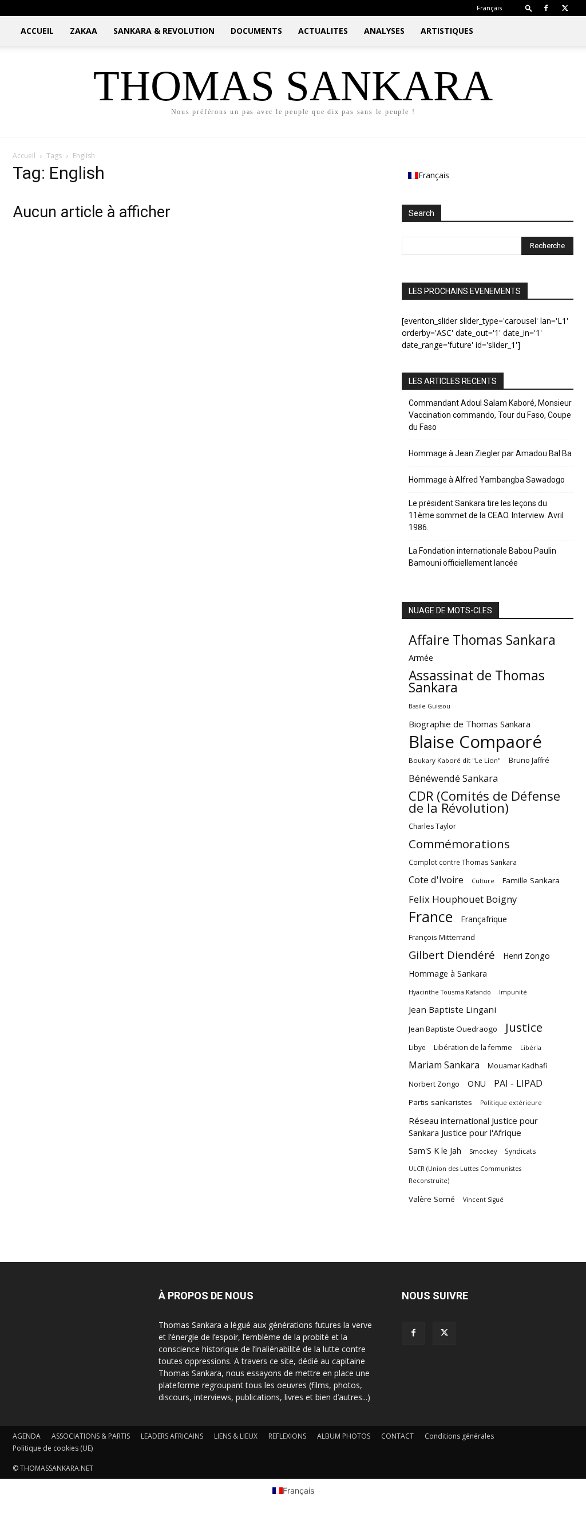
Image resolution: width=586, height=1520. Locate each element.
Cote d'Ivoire (436, 880)
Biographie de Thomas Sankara (469, 724)
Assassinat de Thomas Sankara (477, 681)
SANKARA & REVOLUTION (164, 30)
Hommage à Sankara (448, 973)
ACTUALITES (323, 30)
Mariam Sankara (444, 1065)
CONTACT (397, 1436)
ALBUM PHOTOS (343, 1436)
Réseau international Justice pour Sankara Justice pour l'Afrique (473, 1126)
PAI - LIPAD (518, 1084)
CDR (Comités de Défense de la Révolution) (484, 802)
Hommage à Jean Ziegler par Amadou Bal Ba (490, 453)
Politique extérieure (511, 1103)
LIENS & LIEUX (236, 1436)
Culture (483, 881)
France (431, 917)
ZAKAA (83, 30)
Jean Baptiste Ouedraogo (453, 1029)
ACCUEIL (37, 30)
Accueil (24, 155)
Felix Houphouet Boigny (463, 899)
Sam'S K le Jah (435, 1150)
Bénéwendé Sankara (453, 778)
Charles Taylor (432, 826)
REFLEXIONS (287, 1436)
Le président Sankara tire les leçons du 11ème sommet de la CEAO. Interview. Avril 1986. (486, 515)
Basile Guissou (429, 706)
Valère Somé (432, 1199)
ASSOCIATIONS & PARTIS (91, 1436)
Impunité (513, 992)
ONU (477, 1083)
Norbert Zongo (434, 1084)
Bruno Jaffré (529, 760)
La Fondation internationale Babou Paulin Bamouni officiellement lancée (482, 556)
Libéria (530, 1047)
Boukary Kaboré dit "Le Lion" (455, 760)
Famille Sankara (531, 880)
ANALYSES (384, 30)
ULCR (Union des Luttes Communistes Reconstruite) (465, 1175)
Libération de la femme (473, 1047)
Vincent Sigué (483, 1200)
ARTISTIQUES (447, 30)
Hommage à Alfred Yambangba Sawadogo (487, 479)
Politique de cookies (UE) (53, 1448)
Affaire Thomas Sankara (482, 640)
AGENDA (27, 1436)
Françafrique (484, 919)
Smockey (483, 1151)
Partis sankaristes (440, 1102)
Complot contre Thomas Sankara (463, 862)
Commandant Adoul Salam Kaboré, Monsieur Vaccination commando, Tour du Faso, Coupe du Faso (490, 415)
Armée (421, 657)
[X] (564, 8)
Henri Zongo (526, 955)
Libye (417, 1047)
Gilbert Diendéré (452, 955)
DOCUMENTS (256, 30)
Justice (524, 1027)
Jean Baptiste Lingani (452, 1009)
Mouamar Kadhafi (517, 1066)
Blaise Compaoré (475, 742)
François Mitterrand (442, 937)
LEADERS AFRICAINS (172, 1436)
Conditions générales (459, 1436)
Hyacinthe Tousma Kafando (450, 992)
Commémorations (459, 844)
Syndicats (520, 1151)
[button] (528, 7)
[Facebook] (546, 8)
